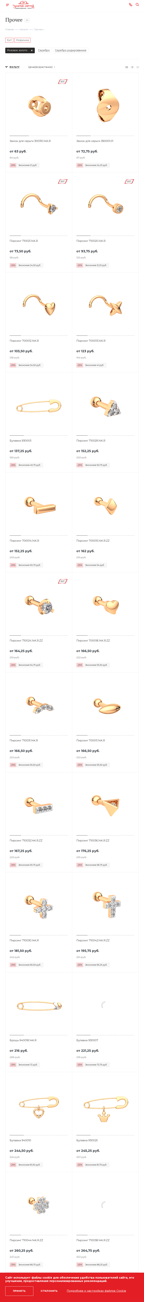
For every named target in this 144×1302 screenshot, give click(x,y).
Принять (19, 1291)
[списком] (132, 67)
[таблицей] (137, 67)
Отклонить (49, 1291)
